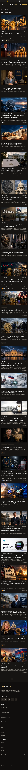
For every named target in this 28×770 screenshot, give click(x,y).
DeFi (9, 86)
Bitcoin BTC (4, 443)
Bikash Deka (24, 122)
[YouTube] (5, 699)
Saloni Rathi (25, 40)
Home (2, 9)
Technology (3, 730)
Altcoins (10, 113)
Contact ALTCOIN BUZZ (6, 759)
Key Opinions (4, 715)
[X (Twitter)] (2, 699)
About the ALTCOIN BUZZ (6, 756)
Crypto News (4, 710)
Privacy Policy (24, 756)
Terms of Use (4, 754)
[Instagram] (16, 699)
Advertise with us (23, 759)
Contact (2, 750)
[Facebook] (12, 699)
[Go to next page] (16, 679)
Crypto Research (4, 707)
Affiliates (2, 742)
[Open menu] (2, 4)
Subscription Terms (23, 754)
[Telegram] (9, 699)
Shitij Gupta (25, 67)
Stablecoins (11, 168)
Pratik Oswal (24, 149)
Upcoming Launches (5, 717)
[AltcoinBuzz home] (13, 4)
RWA (2, 727)
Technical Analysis (5, 712)
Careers (2, 747)
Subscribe (24, 4)
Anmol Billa (25, 94)
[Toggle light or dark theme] (20, 4)
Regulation (4, 31)
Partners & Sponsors (5, 745)
